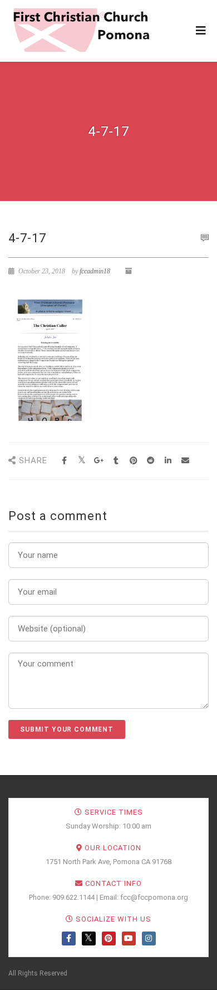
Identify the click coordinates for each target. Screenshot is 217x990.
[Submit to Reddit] (150, 461)
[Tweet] (81, 461)
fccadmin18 (95, 271)
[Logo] (80, 30)
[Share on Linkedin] (168, 461)
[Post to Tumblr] (116, 461)
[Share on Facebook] (64, 461)
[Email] (185, 461)
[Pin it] (133, 461)
